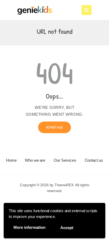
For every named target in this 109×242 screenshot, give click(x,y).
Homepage (54, 127)
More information (29, 227)
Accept (66, 227)
